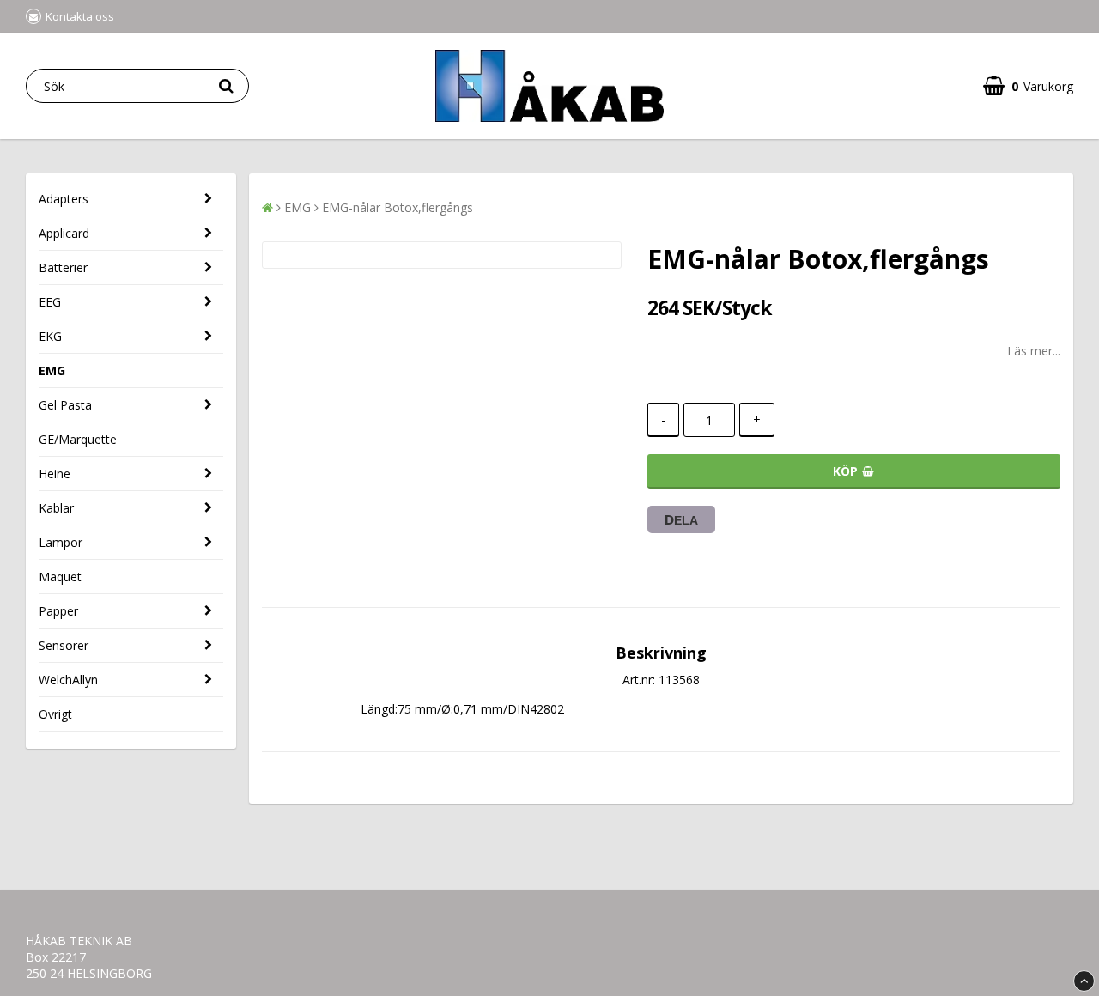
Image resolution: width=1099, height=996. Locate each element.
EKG (50, 336)
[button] (1028, 86)
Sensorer (63, 645)
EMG (52, 370)
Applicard (64, 233)
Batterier (63, 267)
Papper (58, 611)
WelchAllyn (68, 679)
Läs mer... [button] (1033, 351)
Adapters (63, 199)
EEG (50, 302)
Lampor (60, 542)
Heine (54, 473)
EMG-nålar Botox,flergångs (397, 207)
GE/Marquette (78, 439)
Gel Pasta (65, 405)
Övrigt (55, 714)
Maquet (60, 576)
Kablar (56, 508)
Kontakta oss (80, 16)
